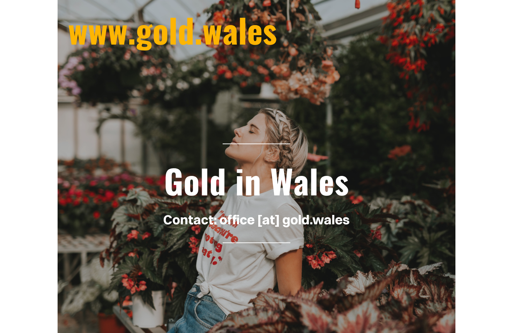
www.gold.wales (172, 29)
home (436, 29)
